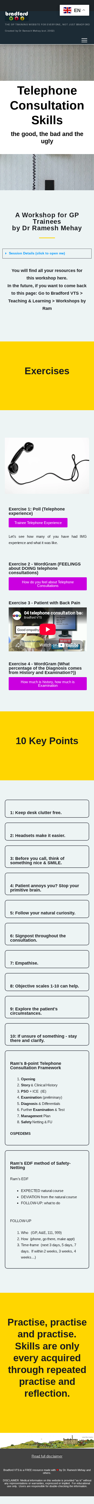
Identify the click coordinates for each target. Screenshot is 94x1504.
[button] (47, 253)
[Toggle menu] (84, 40)
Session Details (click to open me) (37, 253)
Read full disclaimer (47, 1456)
